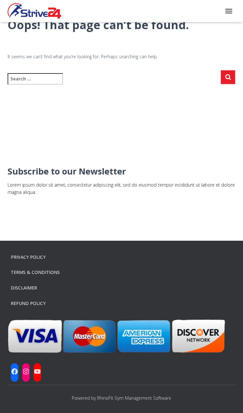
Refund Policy (28, 303)
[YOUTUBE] (37, 371)
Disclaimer (24, 288)
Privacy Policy (28, 257)
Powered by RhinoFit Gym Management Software (121, 398)
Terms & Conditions (35, 272)
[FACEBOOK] (14, 371)
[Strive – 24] (37, 11)
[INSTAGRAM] (26, 371)
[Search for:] (114, 83)
